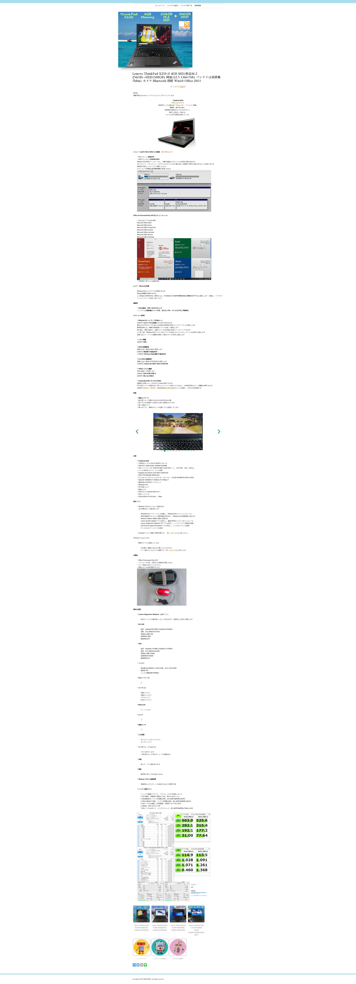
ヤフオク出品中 (172, 5)
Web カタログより (178, 103)
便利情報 (198, 5)
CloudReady (169, 388)
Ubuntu (146, 388)
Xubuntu (153, 388)
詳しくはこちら (172, 533)
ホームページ (160, 5)
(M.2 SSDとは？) (167, 152)
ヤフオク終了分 (186, 5)
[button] (162, 451)
